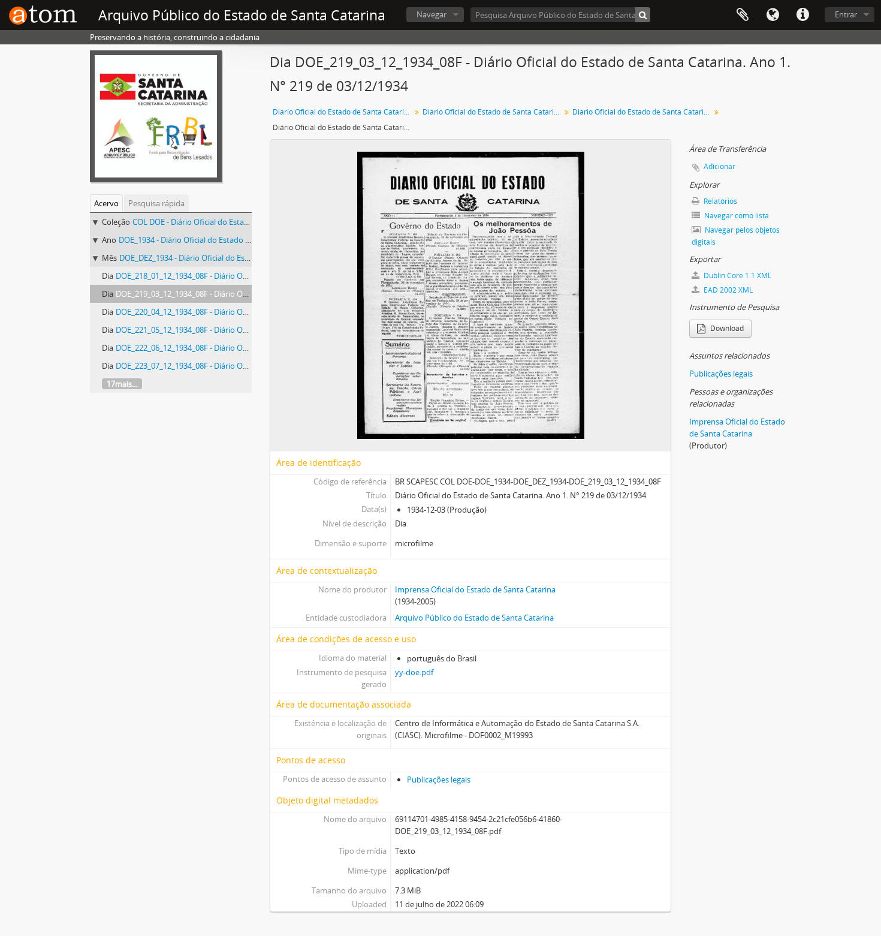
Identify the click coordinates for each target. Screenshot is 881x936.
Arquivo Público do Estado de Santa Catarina (474, 617)
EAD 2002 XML (727, 290)
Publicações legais (438, 779)
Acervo (106, 203)
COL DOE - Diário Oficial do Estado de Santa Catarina (225, 221)
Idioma (773, 15)
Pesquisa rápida (156, 203)
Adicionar (719, 166)
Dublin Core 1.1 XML (736, 275)
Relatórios (719, 201)
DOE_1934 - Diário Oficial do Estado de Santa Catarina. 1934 (223, 239)
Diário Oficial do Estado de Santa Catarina (342, 112)
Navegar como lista (735, 215)
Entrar (846, 14)
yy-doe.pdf (414, 672)
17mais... (122, 383)
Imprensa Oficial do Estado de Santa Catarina (475, 589)
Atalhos (802, 15)
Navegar (431, 14)
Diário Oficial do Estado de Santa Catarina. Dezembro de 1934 (642, 112)
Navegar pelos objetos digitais (736, 236)
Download (726, 328)
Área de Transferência (743, 15)
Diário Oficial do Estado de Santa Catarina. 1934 (493, 112)
